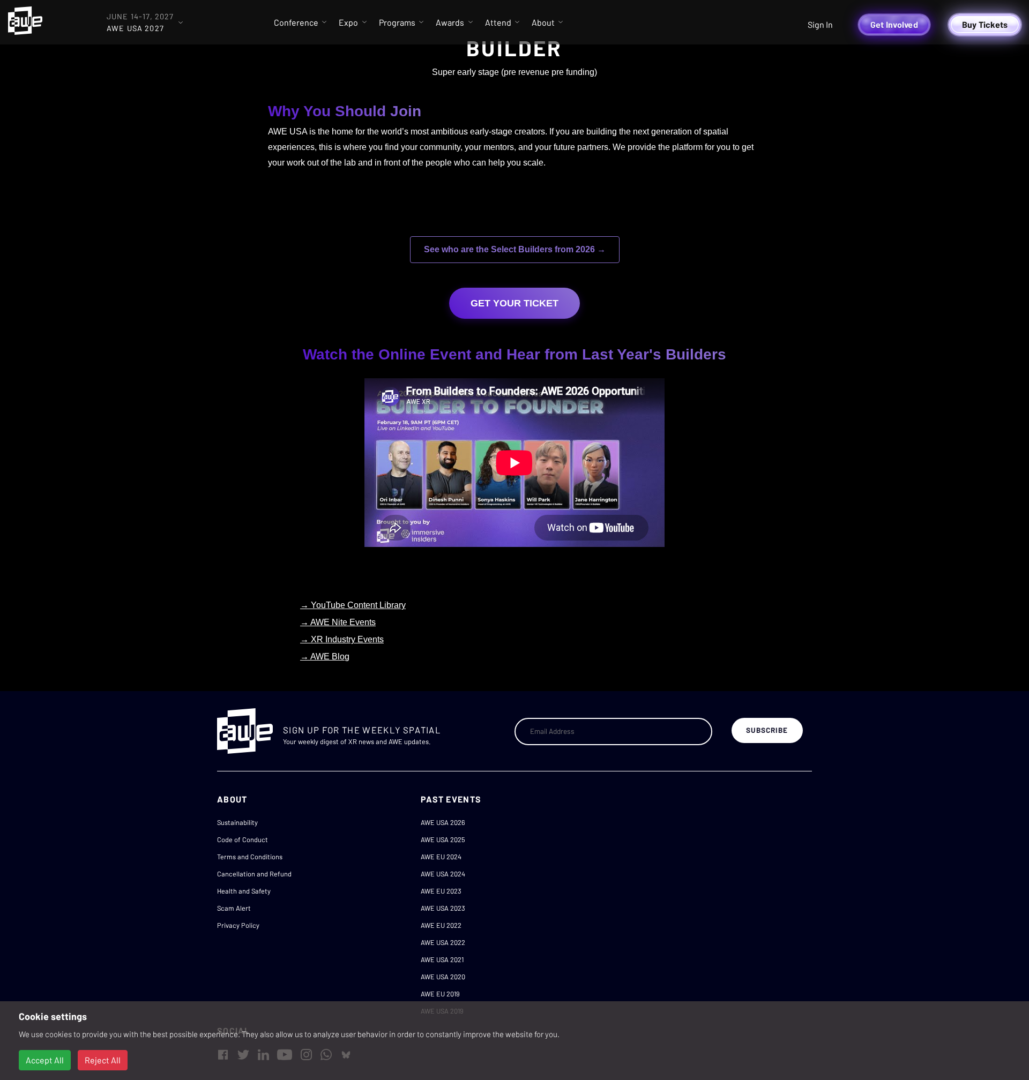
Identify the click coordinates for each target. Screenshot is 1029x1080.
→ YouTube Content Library (353, 605)
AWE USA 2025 (443, 839)
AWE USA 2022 (443, 942)
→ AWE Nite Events (338, 622)
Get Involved (894, 24)
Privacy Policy (238, 925)
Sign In (820, 24)
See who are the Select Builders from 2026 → (515, 249)
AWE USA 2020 (443, 976)
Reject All (103, 1060)
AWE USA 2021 (442, 959)
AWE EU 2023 (441, 891)
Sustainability (237, 822)
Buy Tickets (985, 24)
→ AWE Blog (324, 656)
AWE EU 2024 (441, 856)
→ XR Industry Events (342, 639)
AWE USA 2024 (443, 873)
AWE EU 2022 (441, 925)
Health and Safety (244, 891)
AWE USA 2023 (443, 908)
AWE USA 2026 (443, 822)
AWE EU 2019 (440, 993)
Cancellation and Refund (254, 873)
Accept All (45, 1060)
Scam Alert (234, 908)
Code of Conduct (242, 839)
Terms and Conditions (249, 856)
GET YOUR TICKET (514, 303)
